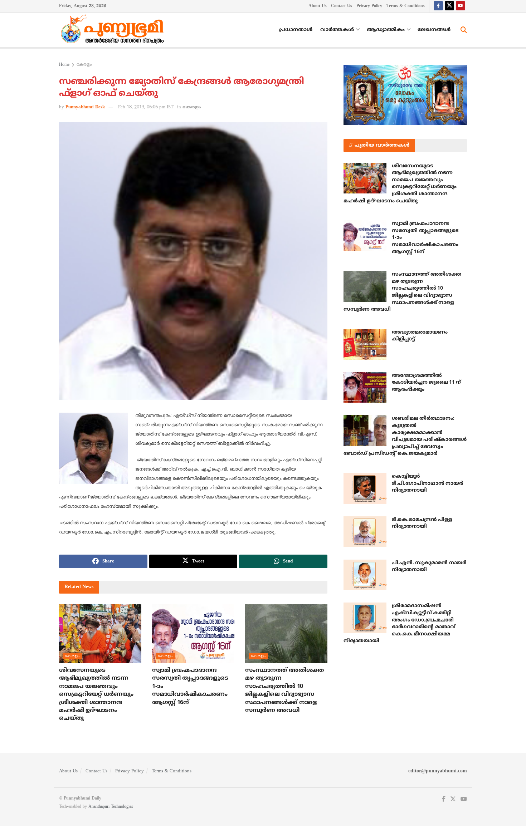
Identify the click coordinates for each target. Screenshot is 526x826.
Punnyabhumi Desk (85, 107)
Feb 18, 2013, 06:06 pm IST (146, 107)
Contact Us (341, 6)
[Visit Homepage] (114, 30)
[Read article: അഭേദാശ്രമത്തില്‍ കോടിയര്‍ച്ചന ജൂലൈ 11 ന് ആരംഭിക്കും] (365, 387)
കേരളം (84, 65)
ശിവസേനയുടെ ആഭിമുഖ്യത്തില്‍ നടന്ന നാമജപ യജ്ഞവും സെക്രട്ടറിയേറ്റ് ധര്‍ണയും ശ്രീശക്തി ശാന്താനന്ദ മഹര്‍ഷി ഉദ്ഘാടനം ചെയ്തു (96, 694)
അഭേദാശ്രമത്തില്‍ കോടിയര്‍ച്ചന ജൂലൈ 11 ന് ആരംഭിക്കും (426, 383)
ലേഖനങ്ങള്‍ (434, 30)
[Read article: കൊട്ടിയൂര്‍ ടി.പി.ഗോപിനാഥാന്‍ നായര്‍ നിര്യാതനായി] (365, 488)
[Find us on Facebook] (438, 6)
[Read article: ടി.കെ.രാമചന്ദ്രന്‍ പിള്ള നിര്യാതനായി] (365, 531)
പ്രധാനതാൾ (295, 30)
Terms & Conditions (405, 6)
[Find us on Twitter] (449, 6)
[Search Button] (464, 30)
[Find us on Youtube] (460, 6)
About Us (317, 6)
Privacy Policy (369, 6)
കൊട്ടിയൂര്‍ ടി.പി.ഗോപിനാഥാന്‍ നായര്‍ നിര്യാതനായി (427, 483)
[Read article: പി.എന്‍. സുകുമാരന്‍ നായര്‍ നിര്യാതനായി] (365, 575)
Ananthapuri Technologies (110, 807)
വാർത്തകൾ (337, 30)
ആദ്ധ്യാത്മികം (386, 30)
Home (64, 65)
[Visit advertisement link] (405, 95)
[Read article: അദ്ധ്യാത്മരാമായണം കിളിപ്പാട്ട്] (365, 344)
